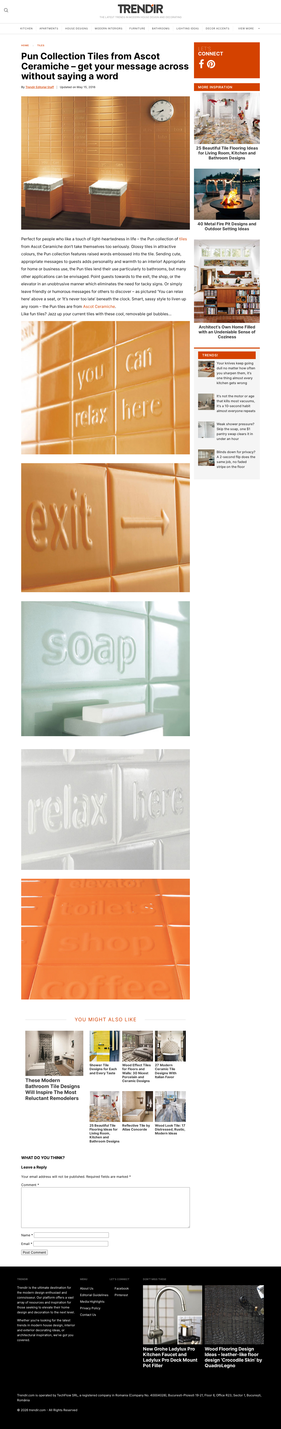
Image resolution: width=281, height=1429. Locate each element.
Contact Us (88, 1315)
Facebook (121, 1288)
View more (246, 28)
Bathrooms (161, 28)
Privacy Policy (90, 1308)
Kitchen (26, 28)
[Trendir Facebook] (201, 64)
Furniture (137, 28)
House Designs (76, 28)
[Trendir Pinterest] (211, 64)
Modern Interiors (109, 28)
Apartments (48, 28)
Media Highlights (92, 1301)
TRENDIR (140, 8)
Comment (30, 1185)
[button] (105, 163)
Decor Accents (218, 28)
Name (27, 1235)
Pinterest (121, 1295)
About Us (86, 1288)
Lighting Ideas (187, 28)
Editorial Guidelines (94, 1295)
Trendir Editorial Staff (40, 87)
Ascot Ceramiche (99, 306)
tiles (183, 238)
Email (26, 1244)
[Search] (6, 10)
